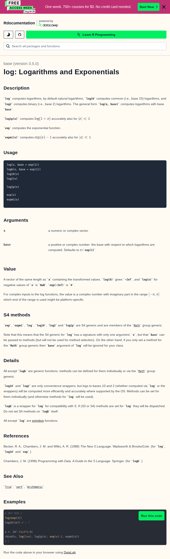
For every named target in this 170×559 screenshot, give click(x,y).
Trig (8, 486)
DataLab (70, 552)
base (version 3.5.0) (21, 63)
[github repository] (19, 35)
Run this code (151, 516)
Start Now (146, 7)
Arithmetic (35, 486)
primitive (38, 420)
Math (137, 325)
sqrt (19, 486)
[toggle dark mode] (8, 35)
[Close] (163, 6)
